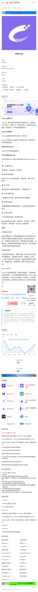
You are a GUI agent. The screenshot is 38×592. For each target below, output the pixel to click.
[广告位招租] (19, 12)
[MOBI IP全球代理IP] (22, 409)
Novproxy (5, 510)
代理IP (23, 566)
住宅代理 (23, 559)
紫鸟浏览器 (6, 540)
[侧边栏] (2, 2)
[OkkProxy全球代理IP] (22, 401)
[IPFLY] (22, 416)
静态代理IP (24, 569)
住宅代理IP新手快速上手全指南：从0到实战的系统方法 (17, 492)
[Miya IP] (3, 416)
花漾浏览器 (23, 549)
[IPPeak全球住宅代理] (22, 385)
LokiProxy (5, 525)
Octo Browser (6, 576)
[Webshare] (22, 423)
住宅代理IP (6, 566)
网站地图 (4, 589)
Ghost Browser (7, 553)
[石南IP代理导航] (7, 2)
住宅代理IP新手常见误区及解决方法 (11, 461)
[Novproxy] (3, 393)
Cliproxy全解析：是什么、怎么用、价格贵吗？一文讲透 (16, 298)
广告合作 (4, 474)
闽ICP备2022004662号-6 (14, 589)
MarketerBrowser (25, 553)
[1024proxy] (3, 401)
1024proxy (10, 401)
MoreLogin (23, 556)
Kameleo (5, 546)
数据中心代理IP (7, 563)
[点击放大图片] (19, 33)
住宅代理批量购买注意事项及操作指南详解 (13, 483)
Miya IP (9, 416)
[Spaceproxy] (3, 423)
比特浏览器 (24, 540)
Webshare (28, 424)
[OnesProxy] (3, 408)
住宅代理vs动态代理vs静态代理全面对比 (13, 481)
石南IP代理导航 (14, 2)
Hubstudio (6, 559)
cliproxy (4, 81)
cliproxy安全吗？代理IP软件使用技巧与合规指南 (14, 294)
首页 (9, 8)
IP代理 (14, 8)
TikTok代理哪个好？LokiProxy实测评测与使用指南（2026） (18, 439)
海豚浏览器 (6, 549)
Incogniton (23, 546)
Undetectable (6, 556)
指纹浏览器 (24, 573)
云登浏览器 (24, 576)
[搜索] (35, 2)
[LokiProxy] (22, 393)
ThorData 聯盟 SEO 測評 (9, 472)
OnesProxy (10, 409)
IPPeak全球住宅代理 (7, 507)
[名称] (19, 375)
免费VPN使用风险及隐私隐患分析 (11, 453)
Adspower (6, 579)
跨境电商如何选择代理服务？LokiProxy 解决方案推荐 (16, 436)
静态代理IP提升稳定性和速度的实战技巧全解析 (15, 464)
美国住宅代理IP (7, 569)
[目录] (32, 2)
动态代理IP (6, 573)
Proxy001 (4, 500)
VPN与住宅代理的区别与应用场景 (11, 450)
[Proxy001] (3, 385)
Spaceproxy (11, 424)
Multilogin (5, 543)
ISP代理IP (23, 563)
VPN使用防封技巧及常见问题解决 (11, 447)
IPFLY (27, 416)
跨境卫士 (23, 543)
